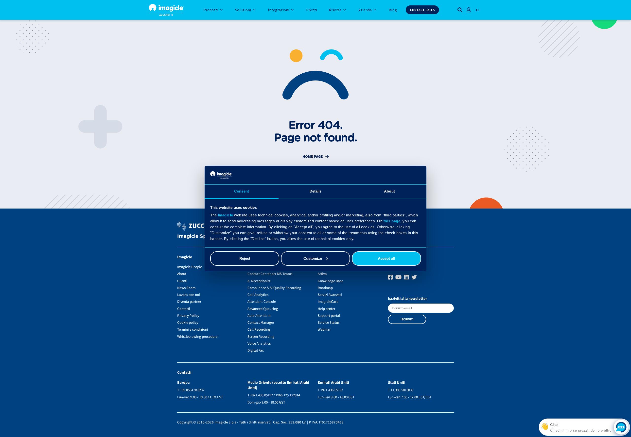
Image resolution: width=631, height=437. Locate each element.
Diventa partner (189, 301)
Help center (326, 308)
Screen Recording (260, 336)
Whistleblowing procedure (197, 336)
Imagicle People (189, 267)
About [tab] (389, 191)
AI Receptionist (258, 281)
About (181, 273)
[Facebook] (391, 277)
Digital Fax (255, 350)
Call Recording (258, 329)
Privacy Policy (188, 315)
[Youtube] (399, 277)
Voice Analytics (259, 343)
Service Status (328, 322)
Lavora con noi (188, 294)
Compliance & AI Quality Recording (274, 288)
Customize (312, 258)
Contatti (183, 308)
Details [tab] (316, 191)
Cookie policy (187, 322)
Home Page (312, 156)
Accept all (386, 258)
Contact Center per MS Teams (269, 273)
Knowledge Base (330, 281)
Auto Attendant (259, 315)
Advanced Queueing (262, 308)
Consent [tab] (241, 191)
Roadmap (325, 288)
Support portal (329, 315)
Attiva (322, 273)
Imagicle (225, 215)
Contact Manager (260, 322)
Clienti (182, 281)
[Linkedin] (407, 277)
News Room (186, 288)
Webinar (324, 329)
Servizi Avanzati (330, 294)
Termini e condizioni (192, 329)
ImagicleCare (328, 301)
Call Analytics (257, 294)
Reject (244, 258)
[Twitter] (414, 277)
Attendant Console (261, 301)
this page (392, 221)
